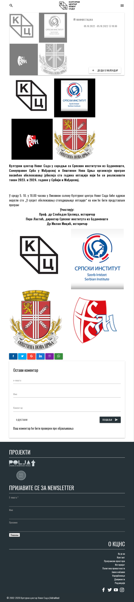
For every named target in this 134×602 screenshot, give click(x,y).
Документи (119, 579)
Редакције (120, 583)
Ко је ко (121, 553)
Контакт (121, 557)
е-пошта (17, 380)
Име (15, 394)
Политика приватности (113, 568)
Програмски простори (114, 561)
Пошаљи (110, 419)
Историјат (120, 564)
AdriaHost (54, 598)
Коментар (18, 407)
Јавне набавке (118, 572)
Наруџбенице (118, 575)
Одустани (21, 419)
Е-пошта (13, 497)
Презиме (13, 522)
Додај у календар (105, 70)
